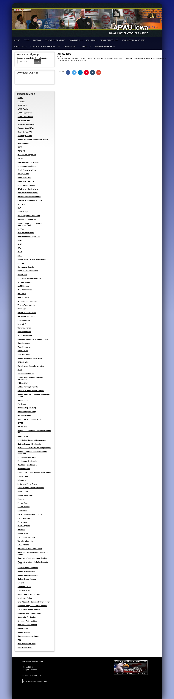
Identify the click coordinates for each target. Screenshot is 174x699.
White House (22, 275)
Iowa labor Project (24, 590)
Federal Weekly (23, 507)
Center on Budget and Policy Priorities (32, 606)
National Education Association (30, 358)
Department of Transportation (29, 237)
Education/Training (55, 40)
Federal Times (23, 503)
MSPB (20, 240)
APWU (20, 98)
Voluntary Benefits (25, 136)
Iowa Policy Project (25, 598)
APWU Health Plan (25, 113)
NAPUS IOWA (23, 436)
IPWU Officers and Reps (133, 40)
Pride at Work (23, 383)
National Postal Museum (27, 579)
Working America (24, 328)
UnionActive (36, 675)
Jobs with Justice (24, 355)
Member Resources (105, 46)
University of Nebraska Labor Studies (32, 558)
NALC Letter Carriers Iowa (28, 189)
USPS (20, 147)
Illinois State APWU (25, 132)
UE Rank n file (23, 362)
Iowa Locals (20, 46)
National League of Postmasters (30, 444)
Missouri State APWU (26, 128)
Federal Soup (23, 533)
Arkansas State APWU (26, 124)
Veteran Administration (26, 305)
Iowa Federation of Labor (27, 166)
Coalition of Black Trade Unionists (31, 391)
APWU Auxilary (23, 109)
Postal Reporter (24, 526)
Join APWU (91, 40)
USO (19, 640)
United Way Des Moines (27, 219)
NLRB (20, 244)
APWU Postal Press (25, 117)
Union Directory (24, 343)
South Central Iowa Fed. (27, 170)
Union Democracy (25, 347)
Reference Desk (24, 469)
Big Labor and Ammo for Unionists (31, 366)
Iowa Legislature (24, 320)
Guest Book (70, 46)
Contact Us (85, 46)
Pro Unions (22, 404)
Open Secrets (23, 629)
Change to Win (23, 174)
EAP (19, 208)
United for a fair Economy (27, 625)
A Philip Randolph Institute (28, 387)
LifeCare (21, 229)
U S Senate (22, 294)
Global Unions (23, 351)
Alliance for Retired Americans (29, 419)
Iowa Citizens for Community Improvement (34, 602)
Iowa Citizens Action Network (29, 610)
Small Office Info (109, 40)
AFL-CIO (21, 159)
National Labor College (26, 571)
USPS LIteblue (23, 143)
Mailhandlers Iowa (24, 178)
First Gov (21, 263)
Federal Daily (23, 492)
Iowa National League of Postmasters (32, 440)
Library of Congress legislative (29, 278)
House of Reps (23, 297)
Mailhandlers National (26, 181)
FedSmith (21, 499)
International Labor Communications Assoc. (35, 473)
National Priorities (24, 632)
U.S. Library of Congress (27, 301)
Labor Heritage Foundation (28, 568)
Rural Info (21, 530)
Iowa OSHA (22, 324)
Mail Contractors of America (28, 162)
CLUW (20, 370)
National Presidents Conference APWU (33, 140)
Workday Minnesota (25, 541)
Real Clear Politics (25, 290)
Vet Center (22, 309)
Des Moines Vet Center (26, 316)
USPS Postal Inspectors (27, 155)
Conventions (76, 40)
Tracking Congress (25, 282)
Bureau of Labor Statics (27, 313)
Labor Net (21, 583)
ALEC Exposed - (24, 286)
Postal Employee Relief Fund (29, 216)
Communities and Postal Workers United (33, 339)
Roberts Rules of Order (26, 644)
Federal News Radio (25, 495)
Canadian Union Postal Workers (30, 200)
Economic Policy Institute (27, 621)
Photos (37, 40)
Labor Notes (22, 511)
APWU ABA (22, 105)
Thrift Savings (23, 212)
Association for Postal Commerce (31, 488)
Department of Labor (26, 233)
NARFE (20, 423)
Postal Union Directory (26, 537)
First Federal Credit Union (27, 461)
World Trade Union (25, 336)
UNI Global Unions (25, 415)
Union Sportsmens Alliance (28, 636)
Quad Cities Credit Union (27, 465)
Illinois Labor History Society (29, 594)
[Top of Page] (115, 679)
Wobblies (21, 204)
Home (17, 40)
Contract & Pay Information (45, 46)
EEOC (20, 256)
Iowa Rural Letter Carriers (28, 193)
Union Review (23, 400)
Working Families (24, 332)
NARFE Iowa (22, 427)
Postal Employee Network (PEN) (30, 514)
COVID (26, 40)
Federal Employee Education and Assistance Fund (30, 224)
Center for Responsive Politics (29, 613)
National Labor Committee (28, 575)
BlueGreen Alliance (25, 648)
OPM (19, 248)
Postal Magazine (24, 518)
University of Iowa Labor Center (30, 549)
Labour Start (22, 480)
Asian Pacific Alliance (26, 374)
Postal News (22, 522)
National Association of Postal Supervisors (34, 448)
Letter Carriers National (27, 185)
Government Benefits (26, 267)
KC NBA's (21, 101)
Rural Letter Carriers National (29, 197)
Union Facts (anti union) (27, 408)
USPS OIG (21, 151)
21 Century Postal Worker (28, 484)
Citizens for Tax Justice (27, 617)
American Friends (24, 587)
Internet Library (23, 476)
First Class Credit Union (27, 457)
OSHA (20, 252)
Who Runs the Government (28, 271)
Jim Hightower (23, 545)
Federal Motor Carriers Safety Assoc (32, 259)
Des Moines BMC (24, 121)
